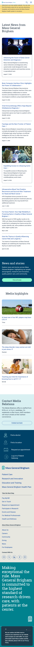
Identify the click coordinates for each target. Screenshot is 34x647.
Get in (6, 502)
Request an (10, 505)
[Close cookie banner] (26, 630)
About (5, 530)
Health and (9, 519)
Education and (11, 483)
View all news (17, 280)
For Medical (11, 515)
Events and (9, 512)
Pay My (6, 498)
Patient (7, 474)
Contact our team (17, 423)
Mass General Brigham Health (16, 487)
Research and (12, 479)
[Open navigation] (31, 2)
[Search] (26, 2)
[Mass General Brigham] (8, 2)
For (7, 547)
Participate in (10, 508)
